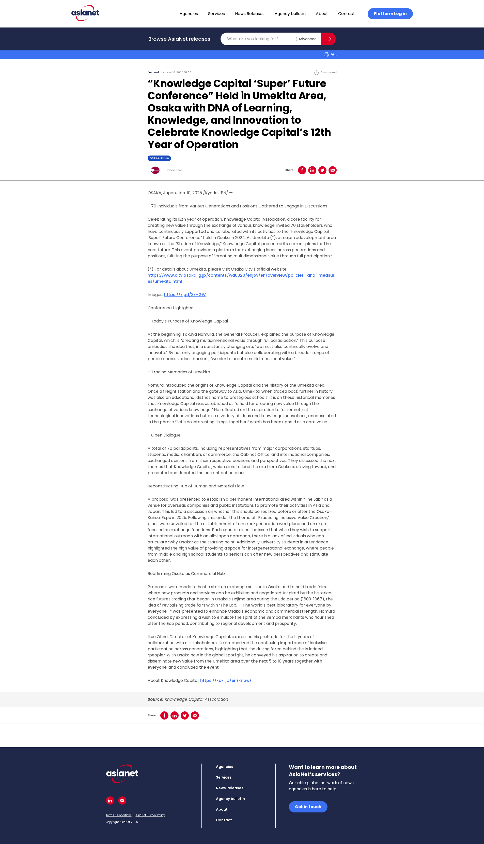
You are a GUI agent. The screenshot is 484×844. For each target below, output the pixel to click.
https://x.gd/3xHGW (185, 295)
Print (334, 55)
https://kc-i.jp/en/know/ (226, 680)
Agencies (189, 14)
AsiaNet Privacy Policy (150, 815)
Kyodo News (175, 170)
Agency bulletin (290, 14)
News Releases (249, 14)
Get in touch (308, 807)
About (322, 14)
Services (216, 14)
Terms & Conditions (119, 815)
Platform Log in (390, 14)
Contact (346, 14)
